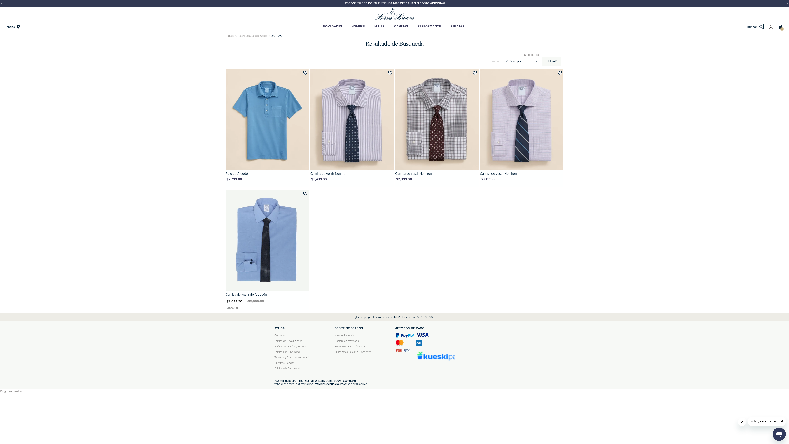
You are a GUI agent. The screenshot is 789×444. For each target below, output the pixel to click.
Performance (429, 26)
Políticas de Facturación (287, 368)
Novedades (332, 26)
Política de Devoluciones (288, 341)
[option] (394, 3)
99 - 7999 (277, 35)
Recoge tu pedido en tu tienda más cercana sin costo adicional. (395, 3)
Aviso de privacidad (355, 384)
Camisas (401, 26)
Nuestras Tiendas (284, 363)
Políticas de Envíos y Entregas (291, 346)
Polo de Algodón (238, 174)
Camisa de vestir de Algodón (246, 295)
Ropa (248, 35)
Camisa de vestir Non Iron (328, 174)
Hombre (358, 26)
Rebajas (457, 26)
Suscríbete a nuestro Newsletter (353, 352)
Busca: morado (260, 35)
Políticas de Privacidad (287, 352)
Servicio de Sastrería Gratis (350, 346)
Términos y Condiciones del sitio (292, 357)
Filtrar (552, 61)
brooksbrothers (231, 36)
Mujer (379, 26)
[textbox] (748, 26)
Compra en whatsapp (347, 341)
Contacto (279, 335)
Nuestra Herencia (344, 335)
